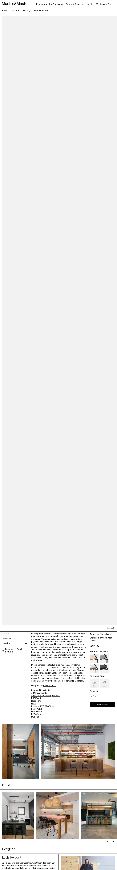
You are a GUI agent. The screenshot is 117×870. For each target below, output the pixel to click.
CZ (97, 4)
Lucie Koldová (49, 686)
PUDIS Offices (37, 698)
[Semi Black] (104, 668)
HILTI (33, 704)
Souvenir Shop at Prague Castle (45, 696)
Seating (26, 11)
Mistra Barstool (41, 11)
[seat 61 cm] (94, 683)
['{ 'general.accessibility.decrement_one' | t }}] (91, 696)
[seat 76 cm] (104, 683)
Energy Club (36, 709)
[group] (18, 815)
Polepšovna (36, 712)
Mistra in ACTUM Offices (42, 706)
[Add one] (95, 696)
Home (4, 11)
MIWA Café (36, 714)
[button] (103, 4)
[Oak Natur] (94, 658)
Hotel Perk (36, 701)
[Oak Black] (104, 658)
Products (15, 11)
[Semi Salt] (94, 668)
